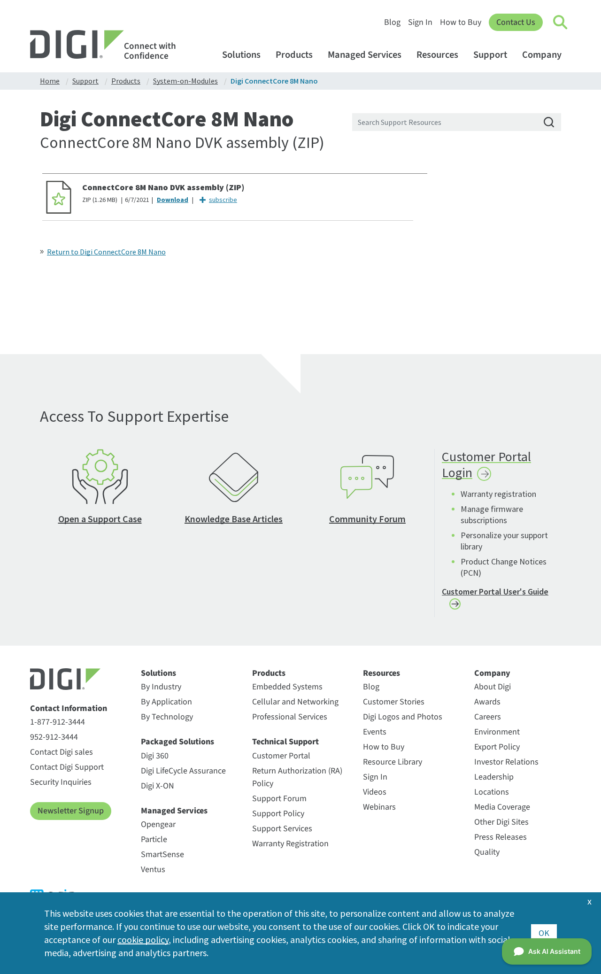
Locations (491, 792)
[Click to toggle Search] (560, 23)
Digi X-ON (157, 786)
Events (374, 732)
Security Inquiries (61, 782)
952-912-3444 (54, 737)
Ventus (153, 869)
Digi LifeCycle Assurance (183, 771)
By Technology (167, 717)
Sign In (420, 22)
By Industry (161, 687)
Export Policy (497, 747)
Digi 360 (155, 756)
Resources (437, 54)
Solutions (241, 54)
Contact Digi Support (67, 767)
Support (490, 54)
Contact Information (68, 708)
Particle (154, 839)
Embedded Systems (287, 687)
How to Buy (460, 22)
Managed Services (364, 54)
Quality (487, 852)
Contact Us (515, 22)
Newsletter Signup (71, 811)
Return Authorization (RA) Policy (297, 777)
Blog (392, 22)
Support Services (282, 829)
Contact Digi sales (61, 752)
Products (294, 54)
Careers (487, 717)
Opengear (158, 824)
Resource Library (392, 762)
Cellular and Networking (295, 702)
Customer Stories (393, 702)
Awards (487, 702)
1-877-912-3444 (57, 722)
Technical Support (285, 742)
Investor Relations (506, 762)
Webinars (379, 807)
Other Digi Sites (501, 822)
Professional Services (289, 717)
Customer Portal (281, 756)
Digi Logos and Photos (402, 717)
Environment (497, 732)
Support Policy (278, 813)
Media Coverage (502, 807)
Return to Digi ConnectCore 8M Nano (106, 251)
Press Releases (500, 837)
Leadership (494, 777)
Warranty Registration (290, 844)
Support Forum (279, 798)
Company (542, 54)
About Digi (492, 687)
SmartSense (162, 854)
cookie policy (143, 939)
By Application (166, 702)
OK (544, 933)
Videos (374, 792)
